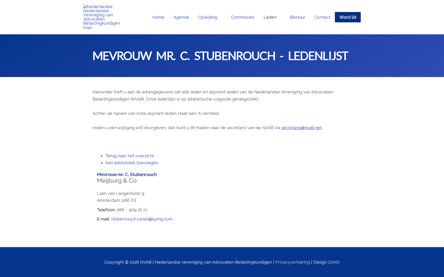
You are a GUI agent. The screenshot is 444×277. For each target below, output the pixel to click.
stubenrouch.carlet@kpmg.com (142, 219)
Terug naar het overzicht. (130, 155)
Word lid (347, 17)
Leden (270, 17)
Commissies (242, 17)
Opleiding (207, 17)
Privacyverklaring (292, 262)
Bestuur (297, 17)
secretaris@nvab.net (301, 127)
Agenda (181, 17)
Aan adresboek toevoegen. (132, 162)
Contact (322, 17)
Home (158, 17)
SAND (334, 262)
